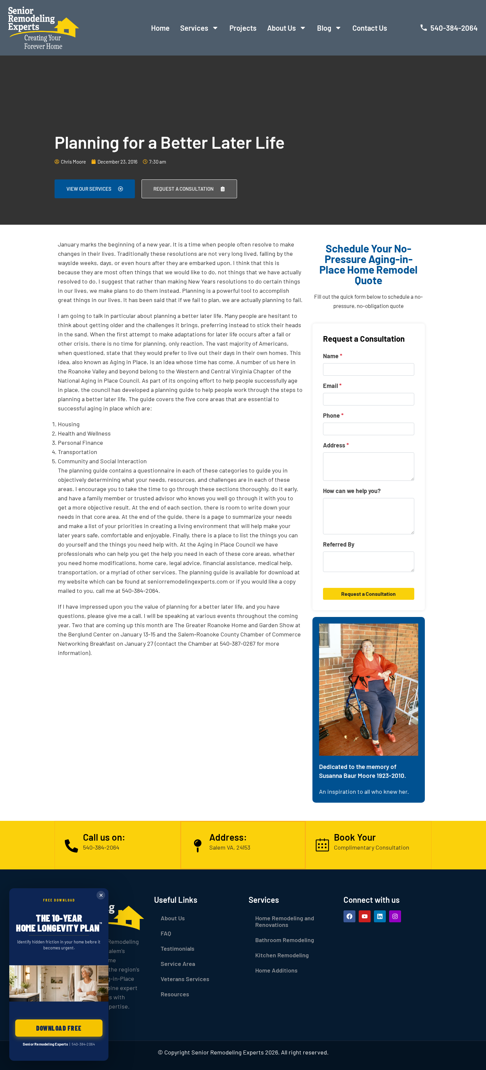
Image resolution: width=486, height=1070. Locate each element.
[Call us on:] (71, 845)
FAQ (166, 933)
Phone (333, 415)
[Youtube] (365, 916)
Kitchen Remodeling (282, 955)
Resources (175, 994)
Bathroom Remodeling (284, 939)
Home (160, 27)
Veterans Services (185, 978)
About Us (281, 27)
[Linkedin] (380, 916)
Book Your (355, 837)
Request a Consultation (368, 594)
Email (332, 385)
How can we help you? (352, 490)
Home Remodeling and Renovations (284, 921)
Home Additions (276, 970)
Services (194, 27)
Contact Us (369, 27)
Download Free (59, 1028)
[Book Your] (322, 845)
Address (336, 445)
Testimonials (177, 948)
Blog (324, 27)
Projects (243, 27)
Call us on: (104, 837)
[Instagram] (395, 916)
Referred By (338, 544)
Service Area (178, 963)
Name (332, 356)
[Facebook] (349, 916)
